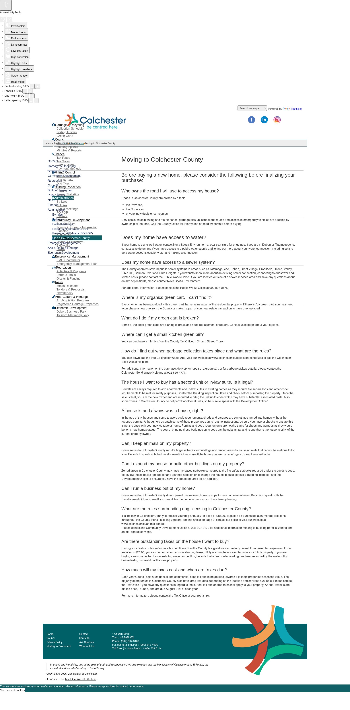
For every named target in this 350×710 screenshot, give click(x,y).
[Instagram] (277, 119)
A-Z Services (86, 642)
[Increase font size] (30, 91)
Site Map (84, 638)
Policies (62, 205)
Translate (296, 108)
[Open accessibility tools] (6, 5)
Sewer (61, 249)
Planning (62, 231)
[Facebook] (251, 119)
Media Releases (67, 286)
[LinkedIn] (264, 119)
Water (61, 253)
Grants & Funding (68, 278)
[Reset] (3, 19)
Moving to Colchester (58, 646)
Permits (62, 190)
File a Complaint (68, 176)
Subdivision (64, 234)
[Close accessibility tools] (9, 19)
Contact (83, 634)
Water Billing (65, 165)
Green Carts (65, 136)
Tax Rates (63, 157)
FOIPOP (62, 212)
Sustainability (66, 223)
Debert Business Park (71, 311)
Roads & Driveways (70, 242)
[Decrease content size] (32, 86)
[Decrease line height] (27, 95)
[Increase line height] (32, 95)
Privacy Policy (54, 642)
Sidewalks (63, 245)
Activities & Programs (71, 271)
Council (50, 638)
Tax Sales (63, 161)
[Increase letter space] (36, 100)
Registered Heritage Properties (78, 304)
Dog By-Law (65, 180)
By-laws (62, 201)
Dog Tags (63, 183)
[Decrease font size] (24, 91)
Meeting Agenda (67, 147)
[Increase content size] (37, 86)
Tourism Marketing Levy (73, 315)
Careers (62, 216)
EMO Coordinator (68, 260)
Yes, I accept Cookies (12, 690)
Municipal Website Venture (80, 679)
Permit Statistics (68, 194)
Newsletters (65, 293)
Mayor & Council (68, 143)
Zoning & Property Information (77, 227)
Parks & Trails (66, 275)
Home (49, 634)
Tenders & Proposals (71, 289)
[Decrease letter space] (30, 100)
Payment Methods (69, 168)
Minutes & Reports (69, 150)
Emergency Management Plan (77, 264)
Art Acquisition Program (73, 300)
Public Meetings (67, 209)
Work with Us (86, 646)
